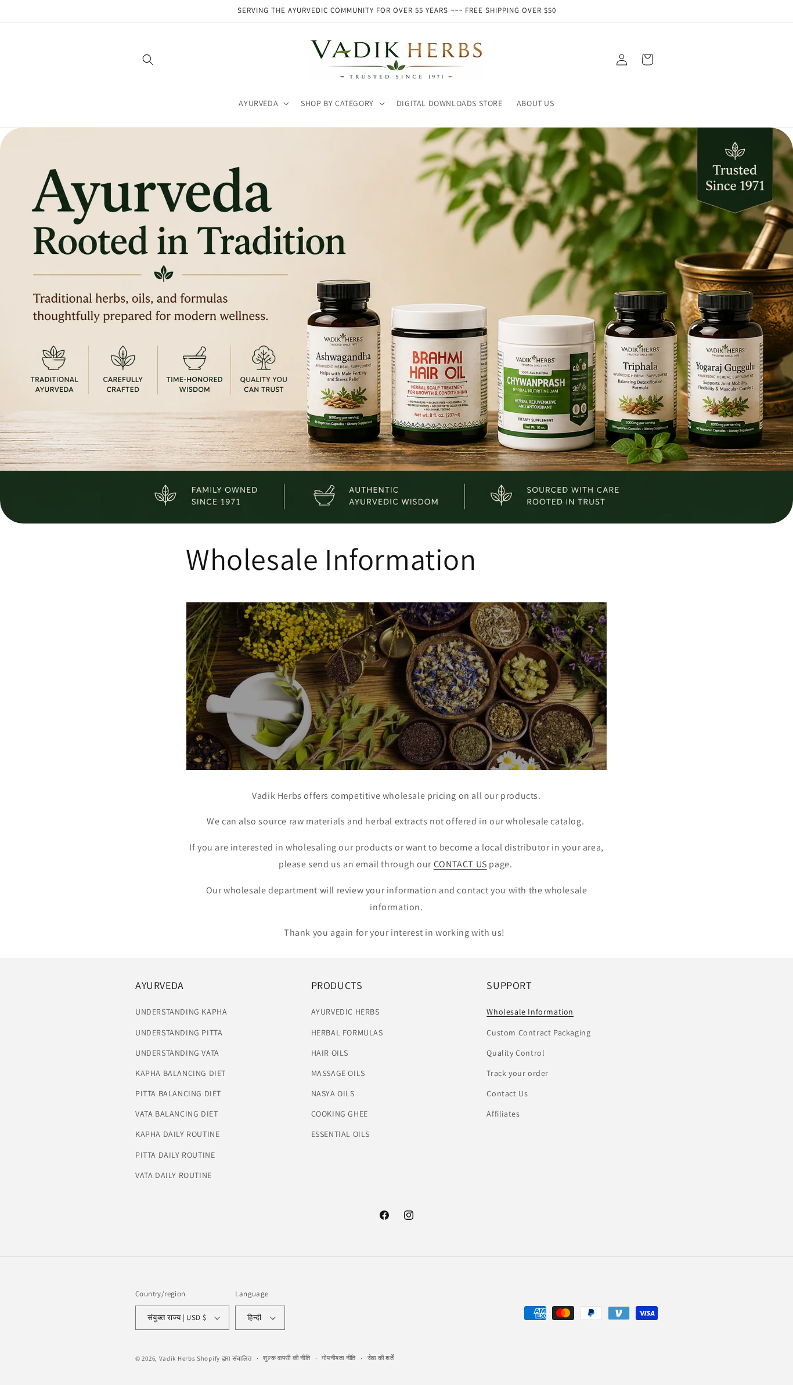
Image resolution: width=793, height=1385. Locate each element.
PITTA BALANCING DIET (178, 1093)
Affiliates (503, 1113)
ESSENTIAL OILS (340, 1134)
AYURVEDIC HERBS (345, 1012)
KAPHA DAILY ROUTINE (177, 1134)
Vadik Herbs (177, 1358)
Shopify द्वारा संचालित (224, 1358)
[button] (148, 59)
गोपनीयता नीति (339, 1358)
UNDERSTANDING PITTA (178, 1032)
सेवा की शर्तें (380, 1358)
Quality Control (515, 1053)
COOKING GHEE (339, 1113)
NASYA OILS (333, 1093)
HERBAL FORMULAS (347, 1032)
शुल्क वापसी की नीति (286, 1358)
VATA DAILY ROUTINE (173, 1175)
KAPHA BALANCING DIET (180, 1073)
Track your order (517, 1073)
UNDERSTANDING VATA (177, 1053)
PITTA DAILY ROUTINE (175, 1155)
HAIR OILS (329, 1053)
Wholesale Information (530, 1012)
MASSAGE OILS (338, 1073)
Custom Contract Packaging (538, 1032)
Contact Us (507, 1093)
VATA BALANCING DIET (176, 1113)
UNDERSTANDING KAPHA (181, 1012)
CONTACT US (460, 864)
